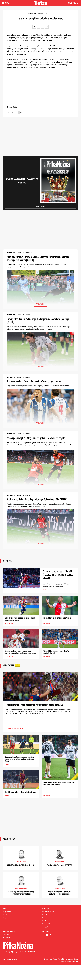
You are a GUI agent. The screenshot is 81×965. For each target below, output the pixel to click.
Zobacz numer (40, 207)
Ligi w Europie (32, 13)
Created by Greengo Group (69, 961)
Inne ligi (40, 13)
